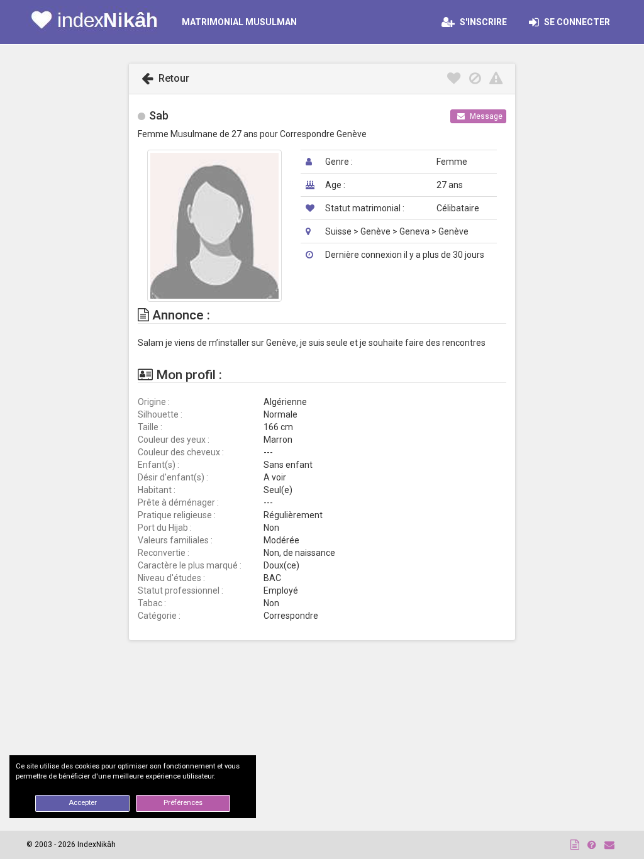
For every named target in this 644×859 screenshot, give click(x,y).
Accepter (83, 803)
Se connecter (580, 22)
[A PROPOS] (574, 844)
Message (485, 116)
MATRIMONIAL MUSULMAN (239, 22)
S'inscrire (482, 22)
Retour (172, 78)
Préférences (183, 803)
